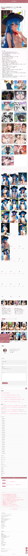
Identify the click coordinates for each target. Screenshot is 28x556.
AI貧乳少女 (2, 534)
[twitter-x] (11, 352)
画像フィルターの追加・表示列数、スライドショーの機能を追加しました (12, 484)
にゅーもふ (2, 528)
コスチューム (4, 464)
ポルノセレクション (3, 526)
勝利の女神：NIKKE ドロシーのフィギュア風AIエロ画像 (8, 409)
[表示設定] (27, 553)
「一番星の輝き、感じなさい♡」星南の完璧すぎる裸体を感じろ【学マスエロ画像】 (12, 413)
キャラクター (3, 8)
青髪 (6, 8)
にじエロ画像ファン (3, 544)
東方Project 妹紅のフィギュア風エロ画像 (17, 331)
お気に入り (3, 473)
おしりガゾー (3, 541)
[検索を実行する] (26, 388)
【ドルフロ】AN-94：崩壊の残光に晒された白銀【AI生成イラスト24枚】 (10, 397)
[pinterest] (12, 352)
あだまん (2, 543)
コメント (3, 372)
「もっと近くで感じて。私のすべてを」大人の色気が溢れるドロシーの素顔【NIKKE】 (12, 407)
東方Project (15, 8)
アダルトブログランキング (4, 550)
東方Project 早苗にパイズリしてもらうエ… (11, 331)
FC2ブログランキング (4, 551)
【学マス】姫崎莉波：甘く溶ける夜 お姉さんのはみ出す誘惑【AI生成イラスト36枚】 (12, 405)
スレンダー (9, 8)
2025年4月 (3, 446)
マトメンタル (3, 523)
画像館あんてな (3, 521)
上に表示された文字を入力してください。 (7, 368)
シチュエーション (4, 466)
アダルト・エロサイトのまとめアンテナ (6, 515)
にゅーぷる (2, 527)
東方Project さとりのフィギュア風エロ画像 (11, 341)
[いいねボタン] (2, 183)
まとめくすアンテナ (3, 520)
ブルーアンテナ (3, 522)
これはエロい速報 (3, 542)
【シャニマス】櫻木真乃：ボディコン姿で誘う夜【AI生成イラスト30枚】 (10, 401)
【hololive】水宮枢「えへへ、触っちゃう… (17, 341)
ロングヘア (12, 8)
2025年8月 (3, 439)
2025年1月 (3, 451)
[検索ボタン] (26, 1)
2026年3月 (3, 427)
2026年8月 (3, 418)
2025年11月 (3, 434)
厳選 (2, 471)
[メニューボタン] (1, 1)
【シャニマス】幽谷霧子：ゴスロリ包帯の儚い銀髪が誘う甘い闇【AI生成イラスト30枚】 (12, 399)
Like (0, 555)
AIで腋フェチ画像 (3, 535)
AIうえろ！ (2, 533)
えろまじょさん (3, 545)
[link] (10, 352)
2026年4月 (3, 425)
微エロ (3, 469)
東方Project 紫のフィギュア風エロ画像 (4, 331)
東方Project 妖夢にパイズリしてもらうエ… (24, 331)
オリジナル (3, 457)
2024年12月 (3, 453)
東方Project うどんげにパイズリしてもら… (24, 341)
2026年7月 (3, 420)
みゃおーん (2, 524)
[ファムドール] (14, 1)
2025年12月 (3, 432)
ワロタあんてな (3, 525)
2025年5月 (3, 444)
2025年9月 (3, 437)
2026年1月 (3, 430)
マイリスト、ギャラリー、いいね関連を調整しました (9, 481)
